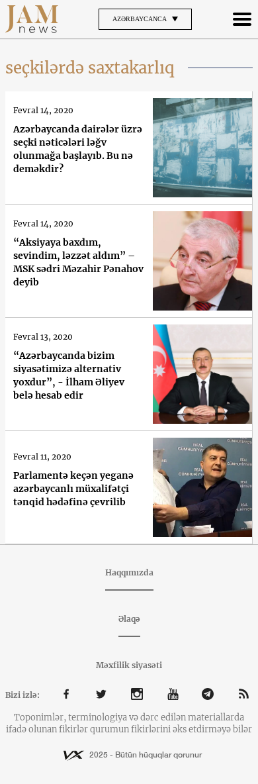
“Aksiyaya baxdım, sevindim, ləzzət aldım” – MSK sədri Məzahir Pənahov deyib (78, 262)
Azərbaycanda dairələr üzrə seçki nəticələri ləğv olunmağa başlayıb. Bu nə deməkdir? (77, 149)
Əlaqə (129, 619)
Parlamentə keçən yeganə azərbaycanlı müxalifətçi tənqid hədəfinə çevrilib (73, 488)
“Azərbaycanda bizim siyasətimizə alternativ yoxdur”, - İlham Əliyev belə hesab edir (68, 375)
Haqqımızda (129, 572)
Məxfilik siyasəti (129, 665)
